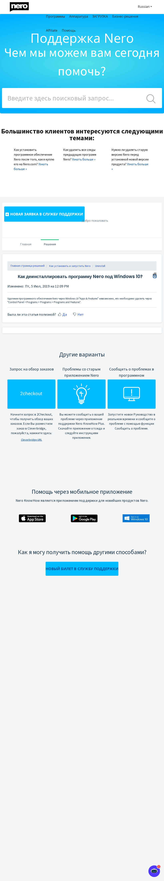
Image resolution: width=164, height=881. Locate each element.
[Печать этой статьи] (155, 275)
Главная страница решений (28, 265)
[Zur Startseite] (22, 6)
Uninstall (100, 266)
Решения (50, 244)
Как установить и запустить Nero (70, 266)
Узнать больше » (83, 159)
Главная (25, 244)
